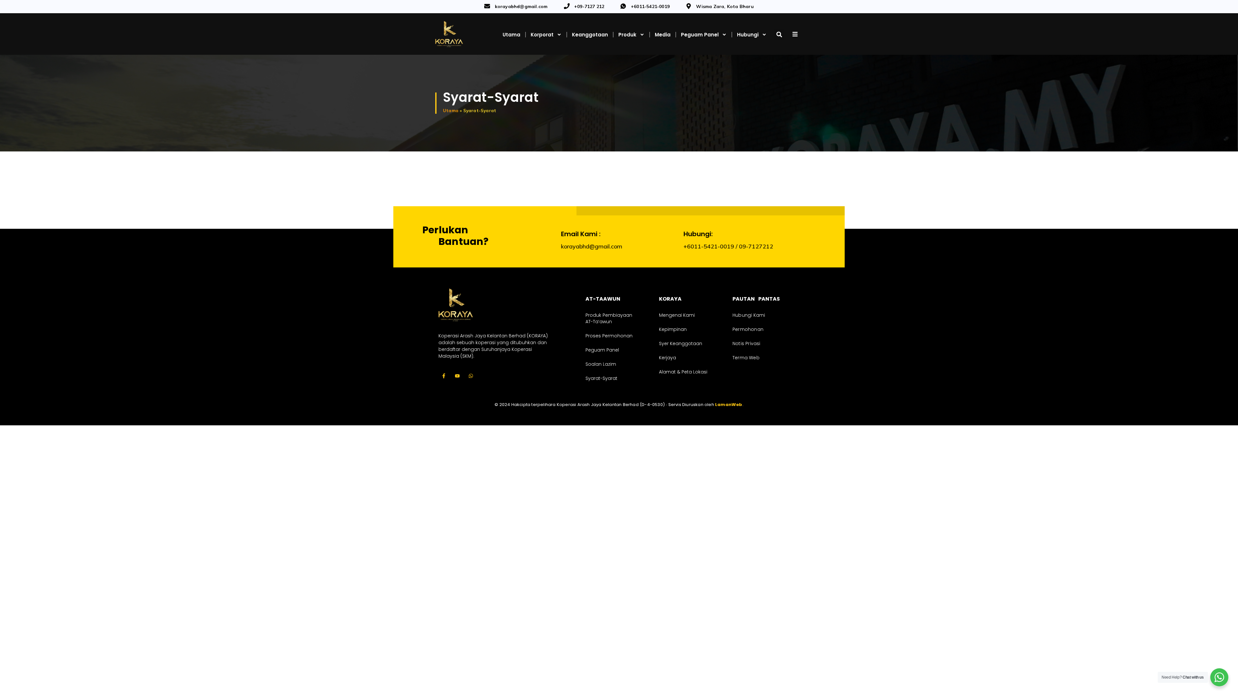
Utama (511, 34)
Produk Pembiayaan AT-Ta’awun (608, 318)
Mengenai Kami (677, 315)
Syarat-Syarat (601, 378)
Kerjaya (667, 357)
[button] (779, 34)
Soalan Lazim (600, 364)
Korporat (542, 34)
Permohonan (747, 329)
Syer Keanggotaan (680, 343)
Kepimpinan (673, 329)
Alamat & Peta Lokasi (683, 372)
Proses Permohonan (609, 336)
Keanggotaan (590, 34)
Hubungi (748, 34)
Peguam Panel (700, 34)
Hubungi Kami (748, 315)
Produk (627, 34)
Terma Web (746, 357)
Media (663, 34)
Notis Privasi (746, 343)
